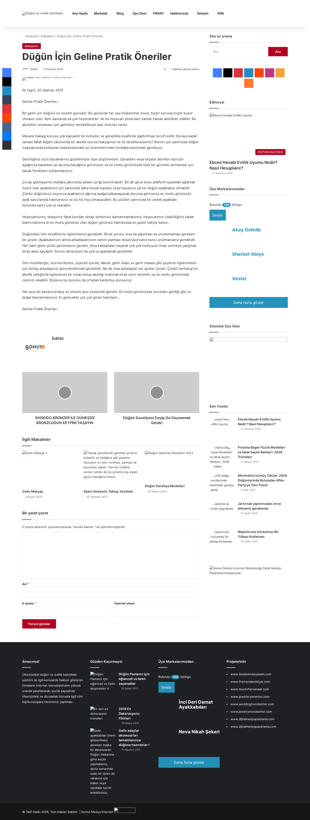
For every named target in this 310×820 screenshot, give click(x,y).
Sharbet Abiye (248, 254)
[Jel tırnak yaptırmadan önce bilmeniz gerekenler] (221, 513)
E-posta (29, 603)
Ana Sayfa (80, 13)
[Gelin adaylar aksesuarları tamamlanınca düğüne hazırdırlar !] (102, 761)
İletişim (203, 13)
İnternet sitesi (124, 603)
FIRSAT (158, 13)
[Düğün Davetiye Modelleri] (172, 466)
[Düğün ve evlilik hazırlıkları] (42, 13)
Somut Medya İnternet (97, 812)
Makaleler (47, 36)
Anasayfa (31, 36)
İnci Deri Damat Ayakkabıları (196, 704)
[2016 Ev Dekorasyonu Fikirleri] (102, 716)
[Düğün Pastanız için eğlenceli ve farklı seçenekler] (102, 687)
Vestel (239, 278)
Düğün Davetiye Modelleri (165, 486)
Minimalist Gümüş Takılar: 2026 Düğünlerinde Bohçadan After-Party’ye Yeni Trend (262, 480)
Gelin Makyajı (32, 491)
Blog (120, 13)
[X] (65, 346)
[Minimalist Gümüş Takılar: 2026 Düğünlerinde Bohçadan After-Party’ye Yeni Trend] (221, 485)
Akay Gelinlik (246, 230)
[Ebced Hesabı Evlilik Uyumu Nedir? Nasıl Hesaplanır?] (221, 429)
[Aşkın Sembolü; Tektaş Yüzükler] (111, 469)
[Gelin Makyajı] (49, 469)
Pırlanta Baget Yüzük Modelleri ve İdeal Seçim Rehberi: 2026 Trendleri (261, 452)
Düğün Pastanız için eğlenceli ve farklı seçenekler (134, 678)
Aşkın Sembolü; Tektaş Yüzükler (108, 491)
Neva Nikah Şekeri (199, 731)
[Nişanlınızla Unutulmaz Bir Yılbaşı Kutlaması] (221, 542)
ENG (220, 13)
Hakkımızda (179, 13)
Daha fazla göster (248, 302)
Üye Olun (140, 13)
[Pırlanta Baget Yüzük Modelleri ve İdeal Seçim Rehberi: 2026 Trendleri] (221, 457)
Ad (25, 584)
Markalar (101, 13)
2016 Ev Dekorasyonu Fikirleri (129, 713)
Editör (58, 338)
